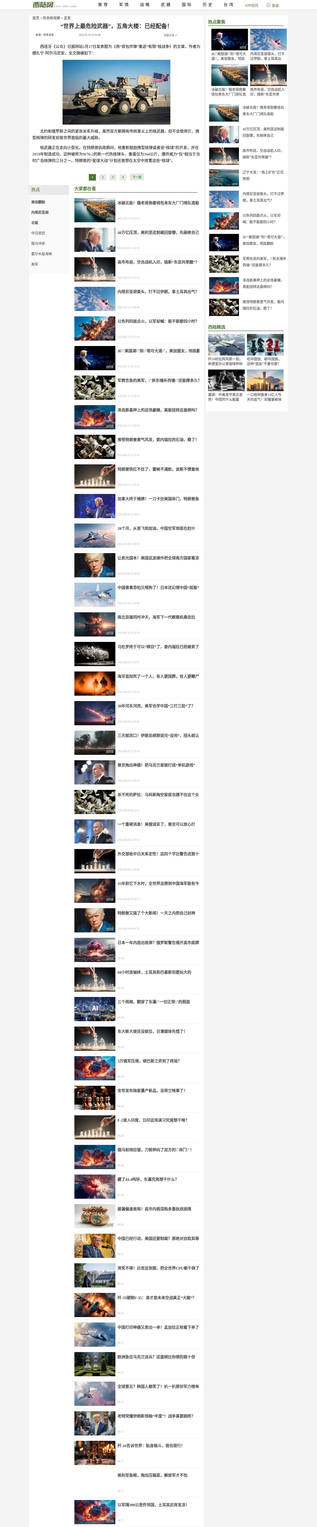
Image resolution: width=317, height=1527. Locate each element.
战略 (145, 5)
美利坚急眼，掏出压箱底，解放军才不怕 (152, 1475)
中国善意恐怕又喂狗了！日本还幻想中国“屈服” (158, 588)
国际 (187, 5)
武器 (166, 5)
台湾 (229, 5)
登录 (275, 6)
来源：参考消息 (45, 35)
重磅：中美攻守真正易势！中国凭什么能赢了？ (225, 399)
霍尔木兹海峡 (41, 254)
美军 (34, 264)
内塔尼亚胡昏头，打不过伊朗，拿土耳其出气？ (267, 58)
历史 (208, 5)
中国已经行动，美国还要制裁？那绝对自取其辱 (158, 1239)
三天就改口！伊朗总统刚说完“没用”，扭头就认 (158, 735)
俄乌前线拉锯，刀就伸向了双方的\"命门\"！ (156, 1150)
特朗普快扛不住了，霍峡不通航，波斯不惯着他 (158, 469)
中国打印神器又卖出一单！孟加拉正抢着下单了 (158, 1327)
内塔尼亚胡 (40, 212)
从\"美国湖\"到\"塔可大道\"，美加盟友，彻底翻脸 (228, 58)
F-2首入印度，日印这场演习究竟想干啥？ (153, 1120)
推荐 (103, 5)
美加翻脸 (38, 202)
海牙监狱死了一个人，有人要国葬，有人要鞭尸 (158, 676)
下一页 (136, 177)
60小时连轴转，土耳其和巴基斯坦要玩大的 (154, 972)
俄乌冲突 (38, 243)
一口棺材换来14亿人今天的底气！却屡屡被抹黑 (264, 399)
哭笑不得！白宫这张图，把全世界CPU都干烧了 (158, 1268)
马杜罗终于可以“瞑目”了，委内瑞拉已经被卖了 (158, 647)
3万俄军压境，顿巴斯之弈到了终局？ (150, 1061)
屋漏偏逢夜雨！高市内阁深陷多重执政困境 (154, 1209)
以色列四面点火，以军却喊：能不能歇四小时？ (158, 321)
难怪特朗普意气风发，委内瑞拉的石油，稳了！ (158, 440)
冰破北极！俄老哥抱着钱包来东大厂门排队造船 (228, 94)
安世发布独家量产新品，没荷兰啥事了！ (152, 1091)
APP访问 (251, 5)
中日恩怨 (38, 233)
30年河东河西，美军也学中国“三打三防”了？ (156, 706)
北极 (34, 223)
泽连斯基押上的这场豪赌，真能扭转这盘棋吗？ (158, 410)
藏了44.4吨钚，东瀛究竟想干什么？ (148, 1179)
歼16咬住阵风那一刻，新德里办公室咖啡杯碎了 (225, 363)
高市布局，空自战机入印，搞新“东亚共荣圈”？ (267, 94)
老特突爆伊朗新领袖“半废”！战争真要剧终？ (156, 1416)
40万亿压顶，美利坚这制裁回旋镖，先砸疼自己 (158, 232)
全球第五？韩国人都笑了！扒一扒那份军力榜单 (158, 1386)
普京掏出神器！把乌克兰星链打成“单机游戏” (156, 765)
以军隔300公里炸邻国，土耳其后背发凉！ (153, 1505)
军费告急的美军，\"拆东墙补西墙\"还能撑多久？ (160, 380)
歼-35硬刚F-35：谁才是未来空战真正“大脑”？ (157, 1298)
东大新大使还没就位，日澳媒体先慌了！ (152, 1031)
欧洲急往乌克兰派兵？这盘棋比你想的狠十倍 (156, 1357)
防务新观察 (51, 18)
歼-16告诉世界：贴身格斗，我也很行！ (151, 1446)
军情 (124, 5)
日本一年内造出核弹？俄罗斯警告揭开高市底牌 (158, 943)
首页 (35, 18)
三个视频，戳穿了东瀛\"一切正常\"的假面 (154, 1002)
